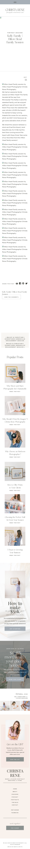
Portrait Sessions (15, 32)
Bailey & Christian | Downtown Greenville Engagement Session (15, 345)
